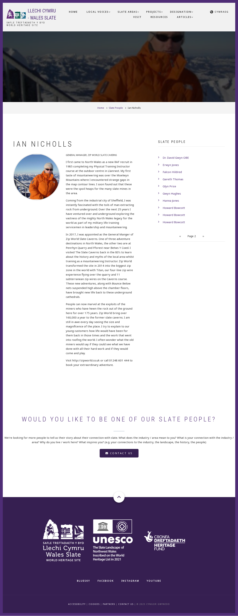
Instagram (130, 580)
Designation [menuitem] (181, 11)
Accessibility (77, 604)
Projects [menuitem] (153, 11)
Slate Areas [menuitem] (127, 11)
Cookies (94, 604)
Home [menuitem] (73, 11)
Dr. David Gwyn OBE (176, 157)
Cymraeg (222, 11)
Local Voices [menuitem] (98, 11)
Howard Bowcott (174, 208)
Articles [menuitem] (184, 17)
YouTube (154, 580)
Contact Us (126, 604)
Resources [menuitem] (159, 17)
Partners (109, 604)
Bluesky (83, 580)
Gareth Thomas (173, 179)
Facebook (106, 580)
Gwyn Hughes (172, 193)
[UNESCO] (117, 540)
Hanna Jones (171, 200)
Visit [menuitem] (137, 17)
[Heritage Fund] (168, 540)
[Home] (16, 13)
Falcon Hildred (172, 172)
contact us (121, 453)
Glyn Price (169, 186)
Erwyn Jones (171, 165)
